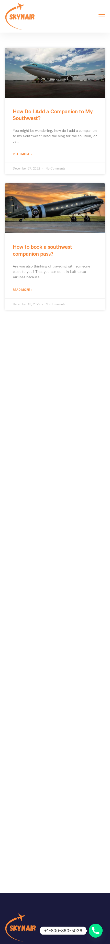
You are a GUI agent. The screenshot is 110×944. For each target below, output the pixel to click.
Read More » (22, 154)
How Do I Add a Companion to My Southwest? (53, 115)
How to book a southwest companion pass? (42, 250)
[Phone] (96, 931)
